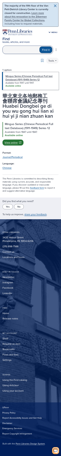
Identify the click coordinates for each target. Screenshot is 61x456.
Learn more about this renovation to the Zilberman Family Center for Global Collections (26, 16)
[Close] (55, 6)
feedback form (37, 187)
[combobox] (21, 49)
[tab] (30, 81)
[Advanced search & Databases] (56, 49)
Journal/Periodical (13, 157)
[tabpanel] (30, 133)
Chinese (7, 168)
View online (11, 142)
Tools (51, 60)
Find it (46, 50)
